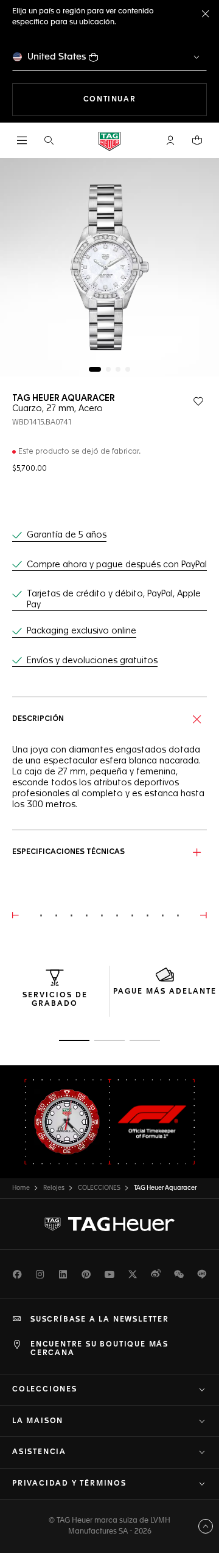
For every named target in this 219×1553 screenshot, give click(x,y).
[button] (170, 140)
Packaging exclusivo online (81, 631)
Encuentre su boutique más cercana (99, 1349)
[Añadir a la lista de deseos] (198, 401)
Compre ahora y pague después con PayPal (117, 565)
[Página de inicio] (109, 140)
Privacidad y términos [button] (69, 1483)
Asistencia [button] (39, 1452)
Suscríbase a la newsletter (99, 1319)
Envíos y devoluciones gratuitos (92, 661)
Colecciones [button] (44, 1389)
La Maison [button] (37, 1421)
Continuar (145, 99)
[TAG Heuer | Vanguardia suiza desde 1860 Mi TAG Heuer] (109, 1224)
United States (57, 56)
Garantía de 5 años (66, 535)
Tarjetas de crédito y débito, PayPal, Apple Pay (114, 599)
